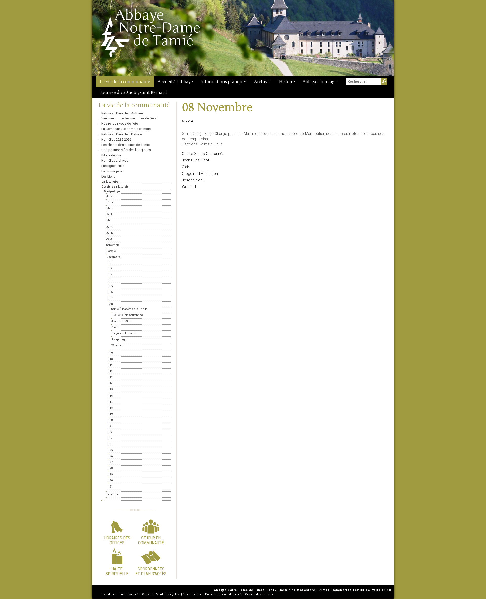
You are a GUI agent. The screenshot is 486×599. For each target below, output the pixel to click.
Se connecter (192, 594)
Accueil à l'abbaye (175, 81)
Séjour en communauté (151, 540)
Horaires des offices (117, 540)
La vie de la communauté (125, 81)
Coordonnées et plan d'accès (150, 571)
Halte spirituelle (117, 571)
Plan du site (109, 594)
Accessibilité (129, 594)
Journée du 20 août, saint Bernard (133, 92)
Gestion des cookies (259, 594)
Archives (262, 81)
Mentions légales (167, 594)
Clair (185, 167)
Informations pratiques (223, 81)
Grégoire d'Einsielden (200, 173)
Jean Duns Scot (195, 160)
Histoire (287, 81)
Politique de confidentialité (223, 594)
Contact (147, 594)
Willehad (189, 186)
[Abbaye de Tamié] (151, 32)
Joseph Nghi (192, 180)
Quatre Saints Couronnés (203, 153)
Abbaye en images (320, 81)
